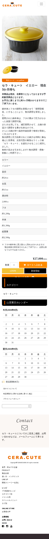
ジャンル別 (6, 497)
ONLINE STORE (8, 508)
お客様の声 (6, 512)
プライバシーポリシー (11, 399)
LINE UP (5, 479)
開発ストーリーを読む (10, 483)
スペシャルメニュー (9, 500)
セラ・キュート (10, 294)
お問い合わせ (7, 520)
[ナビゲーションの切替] (41, 4)
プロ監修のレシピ (9, 491)
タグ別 (4, 503)
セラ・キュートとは (9, 467)
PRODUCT (6, 470)
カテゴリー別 (7, 494)
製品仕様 (5, 473)
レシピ (4, 488)
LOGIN (13, 271)
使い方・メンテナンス (10, 476)
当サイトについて (10, 389)
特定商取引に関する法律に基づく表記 (17, 394)
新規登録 (35, 271)
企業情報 (5, 517)
